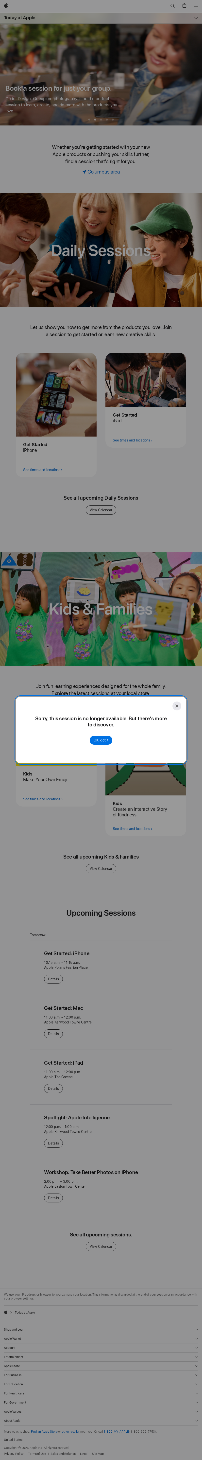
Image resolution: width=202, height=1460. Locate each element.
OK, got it (101, 740)
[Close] (176, 706)
